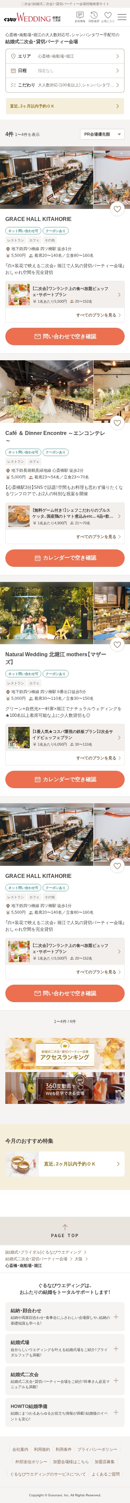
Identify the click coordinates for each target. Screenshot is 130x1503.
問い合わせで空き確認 (69, 336)
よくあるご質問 (106, 1474)
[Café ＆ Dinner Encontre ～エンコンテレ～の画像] (65, 391)
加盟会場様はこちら (71, 1461)
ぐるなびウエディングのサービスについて (48, 1474)
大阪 (79, 1259)
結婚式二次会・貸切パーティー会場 (36, 1259)
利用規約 (42, 1449)
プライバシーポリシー (97, 1449)
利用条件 (64, 1449)
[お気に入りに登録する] (117, 209)
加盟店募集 (105, 1461)
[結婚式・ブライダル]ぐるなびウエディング (43, 1252)
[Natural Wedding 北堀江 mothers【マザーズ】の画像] (65, 613)
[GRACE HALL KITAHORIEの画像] (65, 177)
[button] (65, 1316)
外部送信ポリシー (31, 1461)
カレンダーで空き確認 (69, 557)
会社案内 (20, 1449)
